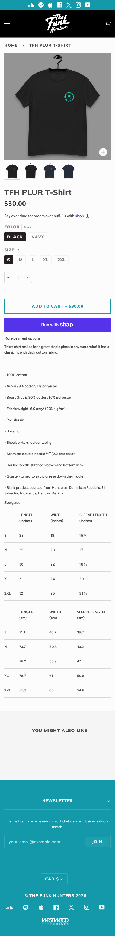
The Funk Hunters (51, 895)
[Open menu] (12, 23)
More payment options (22, 338)
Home (11, 45)
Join (97, 841)
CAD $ (52, 879)
